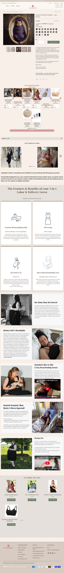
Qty (36, 39)
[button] (48, 23)
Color (37, 25)
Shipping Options (21, 549)
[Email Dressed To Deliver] (55, 553)
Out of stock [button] (32, 129)
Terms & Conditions (21, 554)
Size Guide (56, 21)
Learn (12, 6)
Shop (7, 6)
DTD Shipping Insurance (22, 558)
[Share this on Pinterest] (43, 79)
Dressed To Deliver (9, 563)
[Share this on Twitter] (37, 79)
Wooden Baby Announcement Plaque (27, 124)
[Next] (32, 29)
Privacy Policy (20, 556)
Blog (48, 547)
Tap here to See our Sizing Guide (16, 286)
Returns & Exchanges (22, 547)
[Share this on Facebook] (40, 79)
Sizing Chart (20, 552)
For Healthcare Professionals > (9, 3)
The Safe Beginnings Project (38, 553)
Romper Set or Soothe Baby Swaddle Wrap (46, 105)
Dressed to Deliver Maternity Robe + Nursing (8, 101)
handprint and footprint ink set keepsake (36, 124)
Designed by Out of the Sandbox (20, 563)
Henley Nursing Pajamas (37, 101)
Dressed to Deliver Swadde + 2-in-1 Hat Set (18, 103)
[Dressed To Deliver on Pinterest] (50, 553)
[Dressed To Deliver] (32, 6)
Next (59, 11)
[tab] (30, 166)
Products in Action (36, 557)
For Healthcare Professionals (38, 555)
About (18, 6)
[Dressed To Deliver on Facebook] (48, 553)
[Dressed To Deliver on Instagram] (53, 553)
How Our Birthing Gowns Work (38, 551)
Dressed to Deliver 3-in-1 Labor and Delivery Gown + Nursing (27, 100)
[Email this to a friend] (46, 79)
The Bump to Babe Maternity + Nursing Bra (56, 101)
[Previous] (5, 29)
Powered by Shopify (30, 563)
